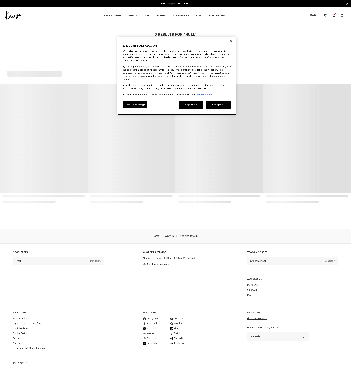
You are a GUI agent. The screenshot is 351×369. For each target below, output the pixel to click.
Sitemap (17, 338)
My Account (253, 285)
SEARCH (314, 15)
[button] (58, 261)
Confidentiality (20, 328)
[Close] (231, 41)
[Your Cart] (342, 15)
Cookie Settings (21, 333)
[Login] (333, 15)
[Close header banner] (347, 3)
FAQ (249, 295)
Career (16, 343)
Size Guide (253, 290)
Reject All (191, 105)
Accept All (218, 105)
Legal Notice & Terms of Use (27, 323)
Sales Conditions (22, 318)
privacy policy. (204, 95)
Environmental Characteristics (29, 348)
